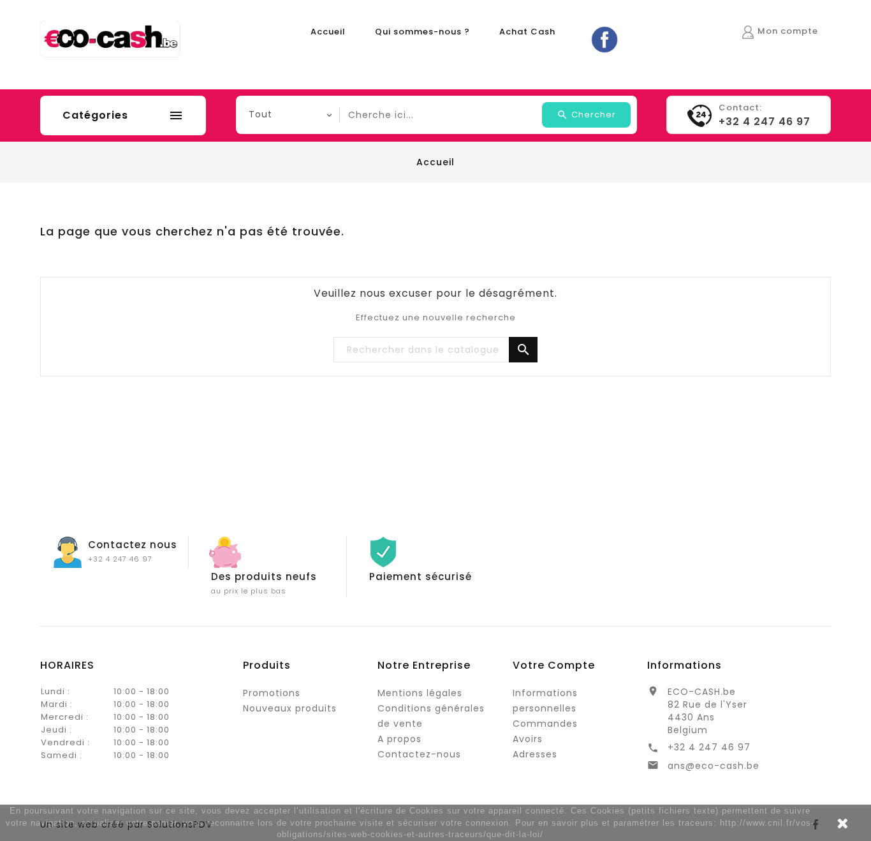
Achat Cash (527, 32)
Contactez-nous (419, 754)
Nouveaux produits (290, 708)
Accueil (328, 32)
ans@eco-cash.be (713, 765)
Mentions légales (419, 693)
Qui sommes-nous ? (422, 32)
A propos (399, 739)
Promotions (271, 693)
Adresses (535, 754)
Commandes (545, 723)
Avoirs (528, 739)
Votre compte (554, 665)
